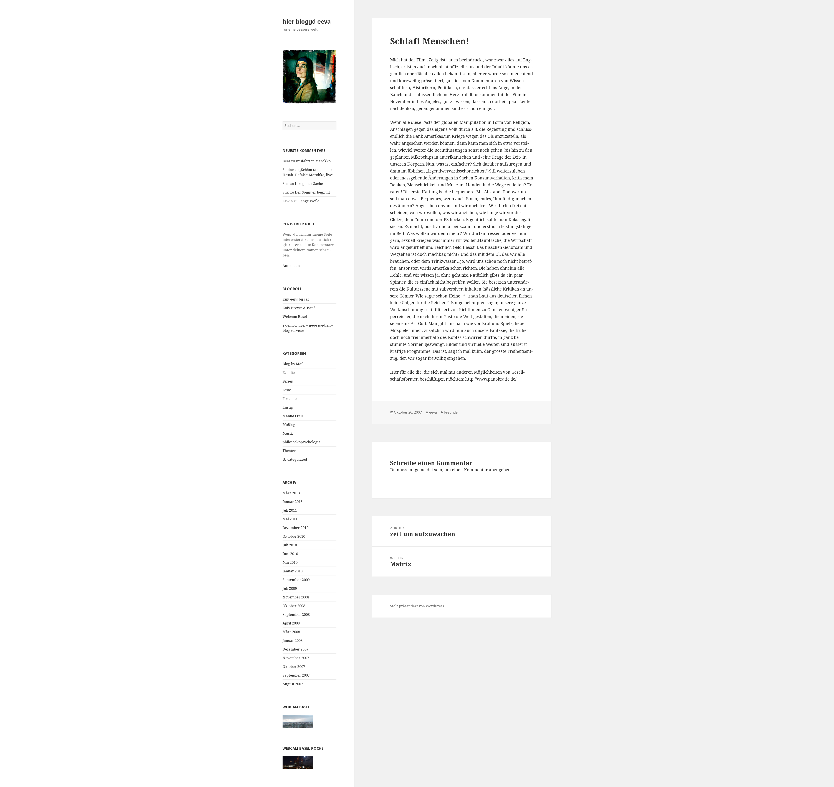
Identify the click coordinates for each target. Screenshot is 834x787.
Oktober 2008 (294, 605)
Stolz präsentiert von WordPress (417, 606)
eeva (433, 412)
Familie (289, 372)
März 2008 (291, 631)
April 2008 (291, 623)
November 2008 (296, 597)
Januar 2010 (293, 571)
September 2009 (296, 579)
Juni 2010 (290, 553)
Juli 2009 (290, 588)
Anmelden (291, 265)
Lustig (288, 407)
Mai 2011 (290, 519)
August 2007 (293, 684)
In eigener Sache (309, 183)
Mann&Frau (293, 416)
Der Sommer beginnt (312, 192)
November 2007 (296, 658)
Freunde (290, 398)
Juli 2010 (290, 545)
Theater (289, 450)
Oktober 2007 (294, 666)
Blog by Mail (293, 363)
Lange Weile (308, 201)
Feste (287, 390)
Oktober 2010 (294, 536)
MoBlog (289, 424)
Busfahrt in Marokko (313, 161)
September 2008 (296, 614)
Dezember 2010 (295, 527)
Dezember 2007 (295, 649)
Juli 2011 (290, 510)
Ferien (288, 381)
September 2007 (296, 675)
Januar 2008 (293, 640)
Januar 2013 (293, 501)
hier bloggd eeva (307, 21)
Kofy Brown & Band (299, 308)
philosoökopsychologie (301, 442)
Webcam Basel (295, 316)
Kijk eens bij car (296, 299)
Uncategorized (295, 459)
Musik (288, 433)
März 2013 (291, 493)
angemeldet (421, 470)
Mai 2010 (290, 562)
